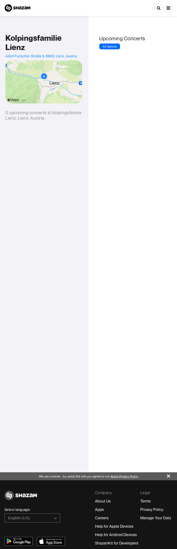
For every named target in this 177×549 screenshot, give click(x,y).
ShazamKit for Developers (116, 543)
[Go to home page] (21, 497)
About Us (103, 501)
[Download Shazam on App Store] (51, 541)
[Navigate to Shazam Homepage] (17, 8)
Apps (99, 509)
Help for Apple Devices (114, 526)
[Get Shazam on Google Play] (19, 541)
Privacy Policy (151, 509)
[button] (168, 8)
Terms (145, 501)
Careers (102, 517)
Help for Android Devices (116, 534)
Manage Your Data (155, 517)
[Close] (172, 475)
